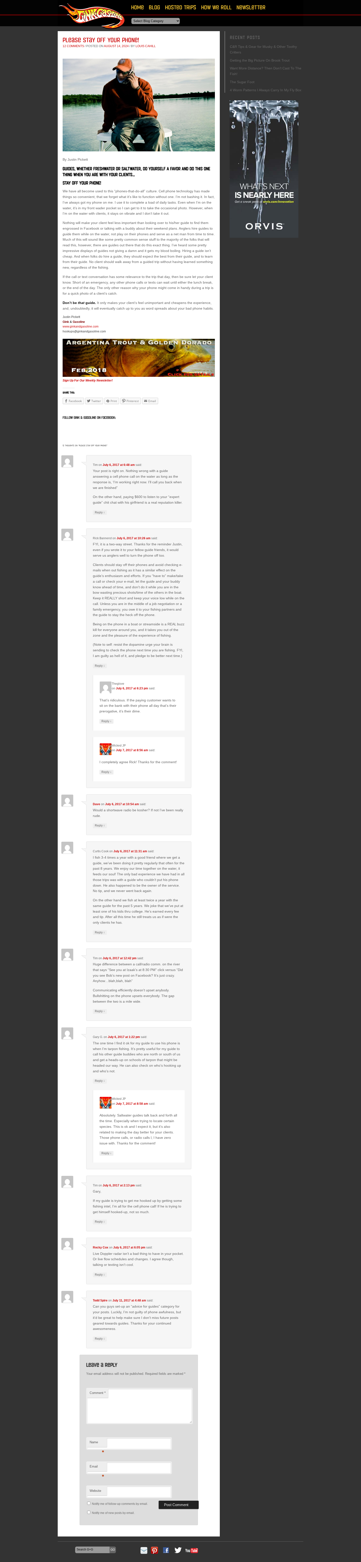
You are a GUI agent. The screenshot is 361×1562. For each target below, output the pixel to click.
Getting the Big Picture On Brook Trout (260, 60)
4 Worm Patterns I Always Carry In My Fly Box (265, 90)
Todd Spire (100, 1300)
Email (97, 1468)
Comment (98, 1393)
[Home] (92, 30)
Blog (154, 7)
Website (95, 1491)
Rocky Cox (100, 1247)
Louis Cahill (146, 46)
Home (137, 7)
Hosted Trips (180, 7)
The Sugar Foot (242, 82)
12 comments (73, 46)
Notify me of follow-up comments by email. (120, 1504)
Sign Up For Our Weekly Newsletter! (88, 380)
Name (97, 1443)
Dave (96, 804)
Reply (100, 512)
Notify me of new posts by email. (113, 1513)
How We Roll (216, 7)
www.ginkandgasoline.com (80, 326)
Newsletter (250, 7)
